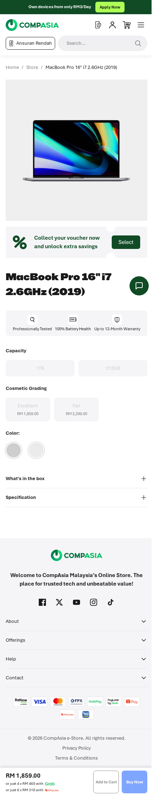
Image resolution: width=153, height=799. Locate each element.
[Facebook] (42, 602)
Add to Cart (106, 781)
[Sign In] (112, 25)
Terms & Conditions (76, 758)
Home (12, 67)
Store (32, 67)
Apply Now (110, 7)
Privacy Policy (76, 748)
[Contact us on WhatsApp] (139, 285)
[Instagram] (93, 602)
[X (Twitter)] (59, 602)
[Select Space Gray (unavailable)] (13, 450)
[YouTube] (76, 602)
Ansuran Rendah (34, 43)
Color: (13, 433)
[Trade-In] (98, 24)
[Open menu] (140, 24)
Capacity (16, 351)
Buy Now (134, 781)
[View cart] (126, 24)
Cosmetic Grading (26, 388)
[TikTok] (110, 602)
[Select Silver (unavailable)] (36, 450)
